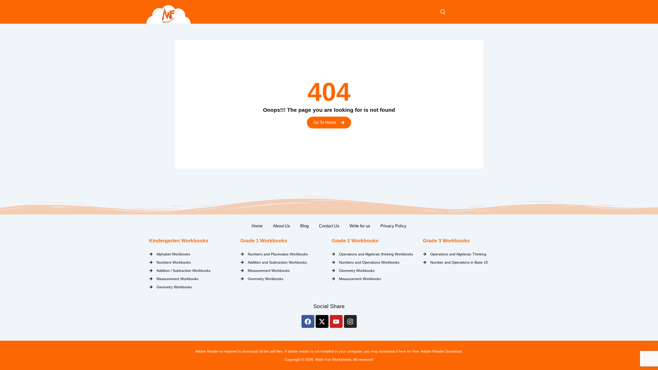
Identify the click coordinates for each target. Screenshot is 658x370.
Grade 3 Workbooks (446, 240)
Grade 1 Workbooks (263, 240)
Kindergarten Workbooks (178, 240)
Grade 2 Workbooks (355, 240)
